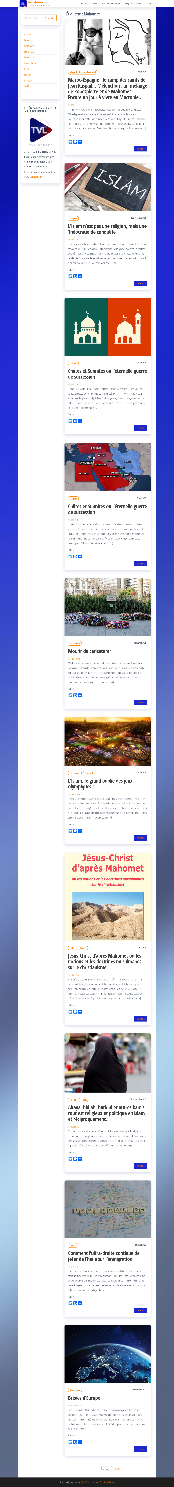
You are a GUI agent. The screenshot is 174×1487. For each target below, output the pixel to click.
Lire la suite (141, 148)
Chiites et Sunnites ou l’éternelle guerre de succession (107, 373)
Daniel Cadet (75, 240)
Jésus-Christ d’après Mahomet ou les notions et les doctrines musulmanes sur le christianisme (104, 961)
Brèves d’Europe (84, 1397)
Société (83, 948)
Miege (72, 105)
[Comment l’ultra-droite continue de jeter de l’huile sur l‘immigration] (108, 1209)
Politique (28, 80)
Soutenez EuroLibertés (89, 3)
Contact (150, 3)
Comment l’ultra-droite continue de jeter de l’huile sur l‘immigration (103, 1255)
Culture (72, 948)
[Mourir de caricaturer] (108, 607)
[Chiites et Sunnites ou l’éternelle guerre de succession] (108, 326)
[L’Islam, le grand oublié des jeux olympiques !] (108, 741)
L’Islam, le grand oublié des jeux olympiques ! (100, 783)
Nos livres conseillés (111, 3)
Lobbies (72, 1099)
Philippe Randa (75, 975)
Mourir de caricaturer (89, 651)
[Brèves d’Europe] (108, 1353)
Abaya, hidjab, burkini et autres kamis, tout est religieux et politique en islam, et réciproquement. (107, 1113)
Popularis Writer (107, 1482)
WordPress (85, 1482)
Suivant (117, 1468)
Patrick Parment (76, 1406)
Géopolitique (74, 1390)
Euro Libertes (75, 520)
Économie (28, 40)
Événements (74, 643)
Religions (73, 218)
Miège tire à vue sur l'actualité (82, 72)
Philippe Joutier (75, 659)
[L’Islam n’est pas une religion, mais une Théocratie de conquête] (108, 187)
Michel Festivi (75, 1127)
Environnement (30, 46)
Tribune (88, 773)
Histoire (27, 69)
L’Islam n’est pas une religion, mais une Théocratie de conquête (107, 228)
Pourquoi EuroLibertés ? (134, 3)
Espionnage (29, 51)
